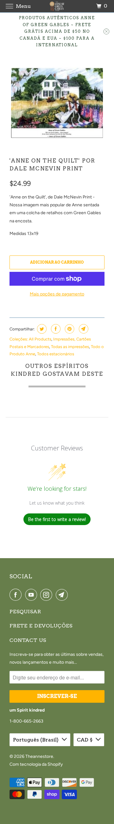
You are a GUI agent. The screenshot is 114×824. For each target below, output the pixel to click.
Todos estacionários (55, 354)
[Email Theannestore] (63, 595)
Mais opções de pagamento (57, 294)
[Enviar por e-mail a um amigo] (82, 329)
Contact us (28, 640)
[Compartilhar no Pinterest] (68, 329)
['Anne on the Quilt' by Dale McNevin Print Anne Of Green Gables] (57, 102)
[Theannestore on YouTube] (32, 595)
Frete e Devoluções (41, 626)
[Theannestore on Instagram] (47, 595)
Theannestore (39, 756)
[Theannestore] (57, 6)
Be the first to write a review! (57, 519)
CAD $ (84, 740)
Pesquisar (25, 612)
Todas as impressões (70, 346)
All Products (40, 339)
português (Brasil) (36, 740)
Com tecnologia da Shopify (36, 764)
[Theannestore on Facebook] (17, 595)
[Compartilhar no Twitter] (41, 329)
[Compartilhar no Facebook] (54, 329)
